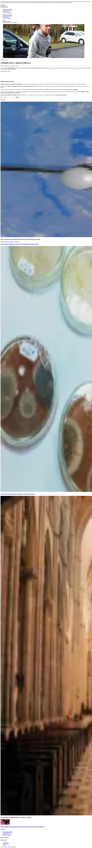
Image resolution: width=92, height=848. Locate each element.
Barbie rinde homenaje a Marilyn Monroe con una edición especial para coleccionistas (22, 826)
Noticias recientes (4, 59)
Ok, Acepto (3, 4)
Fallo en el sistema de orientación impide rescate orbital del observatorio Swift (20, 239)
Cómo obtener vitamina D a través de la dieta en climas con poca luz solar (19, 244)
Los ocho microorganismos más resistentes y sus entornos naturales (18, 494)
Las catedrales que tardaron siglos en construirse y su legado (16, 817)
